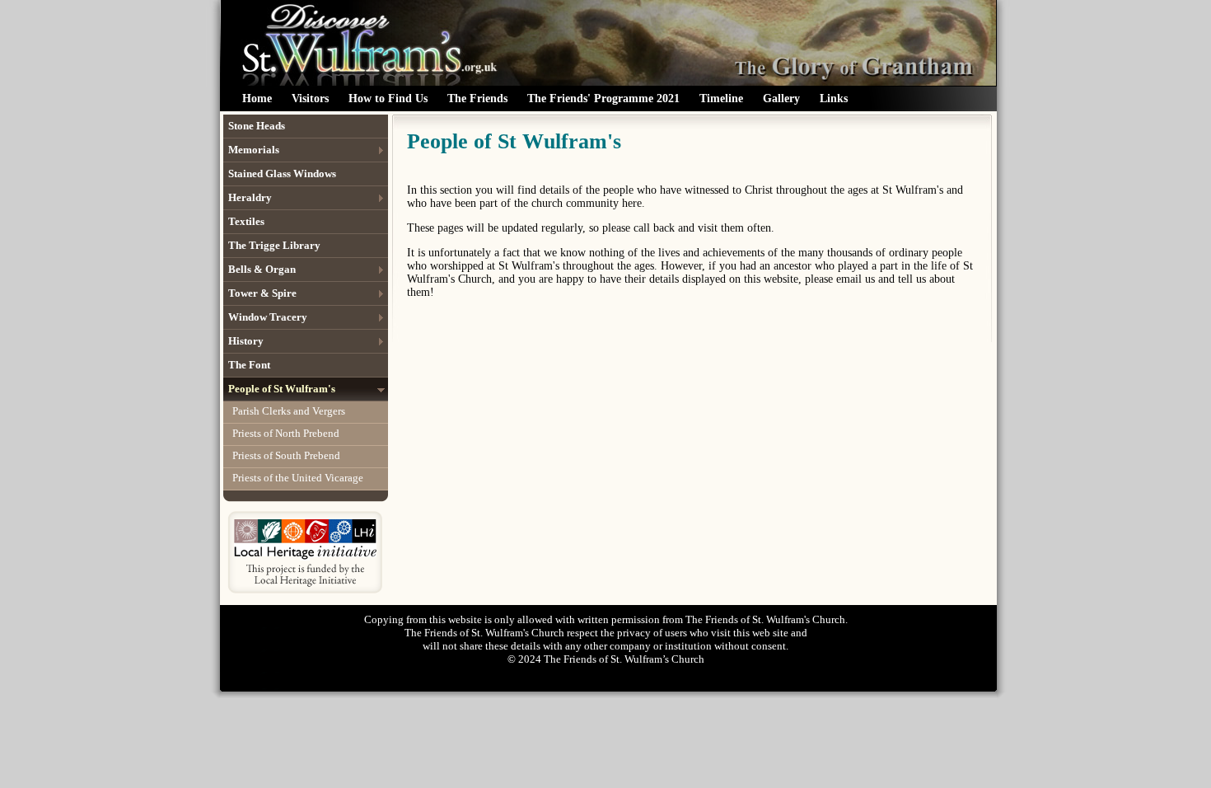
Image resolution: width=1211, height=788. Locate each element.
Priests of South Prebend (286, 455)
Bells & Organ (262, 269)
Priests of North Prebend (285, 433)
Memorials (253, 149)
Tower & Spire (262, 293)
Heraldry (250, 197)
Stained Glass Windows (282, 173)
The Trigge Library (274, 245)
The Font (249, 365)
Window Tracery (267, 317)
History (246, 341)
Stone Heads (256, 126)
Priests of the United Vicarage (297, 477)
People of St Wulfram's (281, 388)
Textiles (246, 221)
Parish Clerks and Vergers (288, 411)
